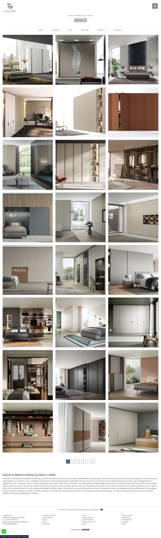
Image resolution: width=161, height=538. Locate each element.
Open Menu (155, 6)
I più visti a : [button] (118, 30)
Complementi (126, 517)
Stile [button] (70, 30)
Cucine (84, 515)
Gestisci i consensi (21, 536)
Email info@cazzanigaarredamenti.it (16, 522)
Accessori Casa (126, 515)
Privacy (3, 536)
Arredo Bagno (126, 519)
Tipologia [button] (85, 30)
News (44, 522)
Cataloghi (124, 522)
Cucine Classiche (88, 519)
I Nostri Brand (47, 517)
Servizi (44, 519)
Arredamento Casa (80, 15)
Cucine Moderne (87, 517)
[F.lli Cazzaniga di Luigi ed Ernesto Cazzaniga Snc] (9, 8)
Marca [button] (40, 30)
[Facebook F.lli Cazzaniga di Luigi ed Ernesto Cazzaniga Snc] (102, 509)
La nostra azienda (48, 515)
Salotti (84, 524)
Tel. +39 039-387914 (10, 519)
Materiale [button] (56, 30)
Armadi (90, 15)
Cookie (10, 536)
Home (70, 15)
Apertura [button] (101, 30)
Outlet (123, 524)
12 (92, 461)
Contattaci (46, 524)
